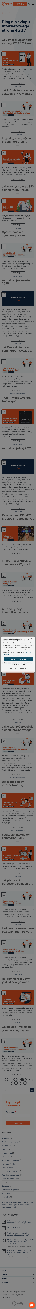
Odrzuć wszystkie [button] (18, 664)
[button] (18, 669)
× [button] (32, 639)
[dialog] (18, 655)
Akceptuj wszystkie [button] (19, 659)
